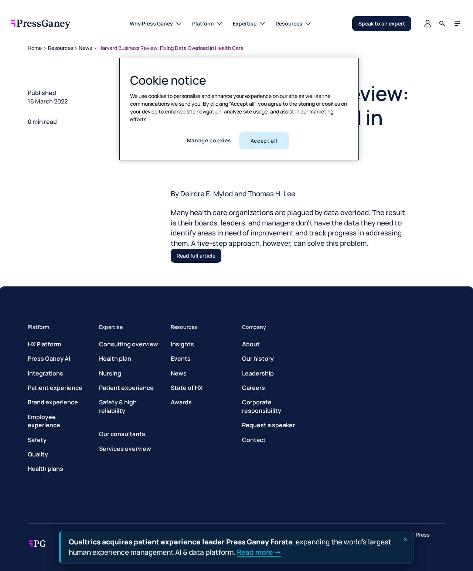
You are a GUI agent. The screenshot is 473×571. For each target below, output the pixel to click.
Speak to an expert (381, 23)
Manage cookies (209, 140)
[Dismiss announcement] (405, 539)
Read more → (259, 552)
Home (35, 47)
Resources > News (70, 47)
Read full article (196, 255)
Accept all (264, 140)
